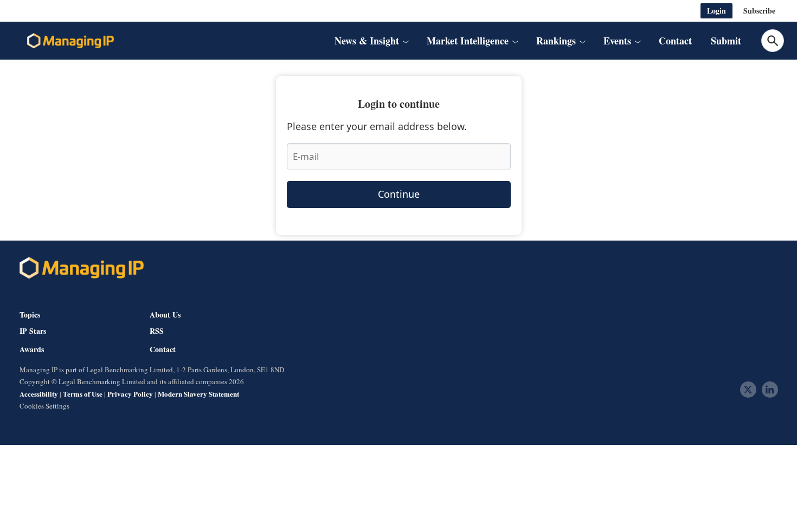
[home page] (70, 40)
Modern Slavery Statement (198, 393)
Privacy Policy (130, 393)
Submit (726, 41)
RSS (157, 331)
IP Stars (33, 331)
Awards (32, 349)
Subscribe (759, 10)
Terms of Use (82, 393)
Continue (399, 193)
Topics (30, 314)
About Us (165, 314)
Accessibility (39, 393)
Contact (675, 41)
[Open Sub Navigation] (405, 40)
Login (716, 10)
